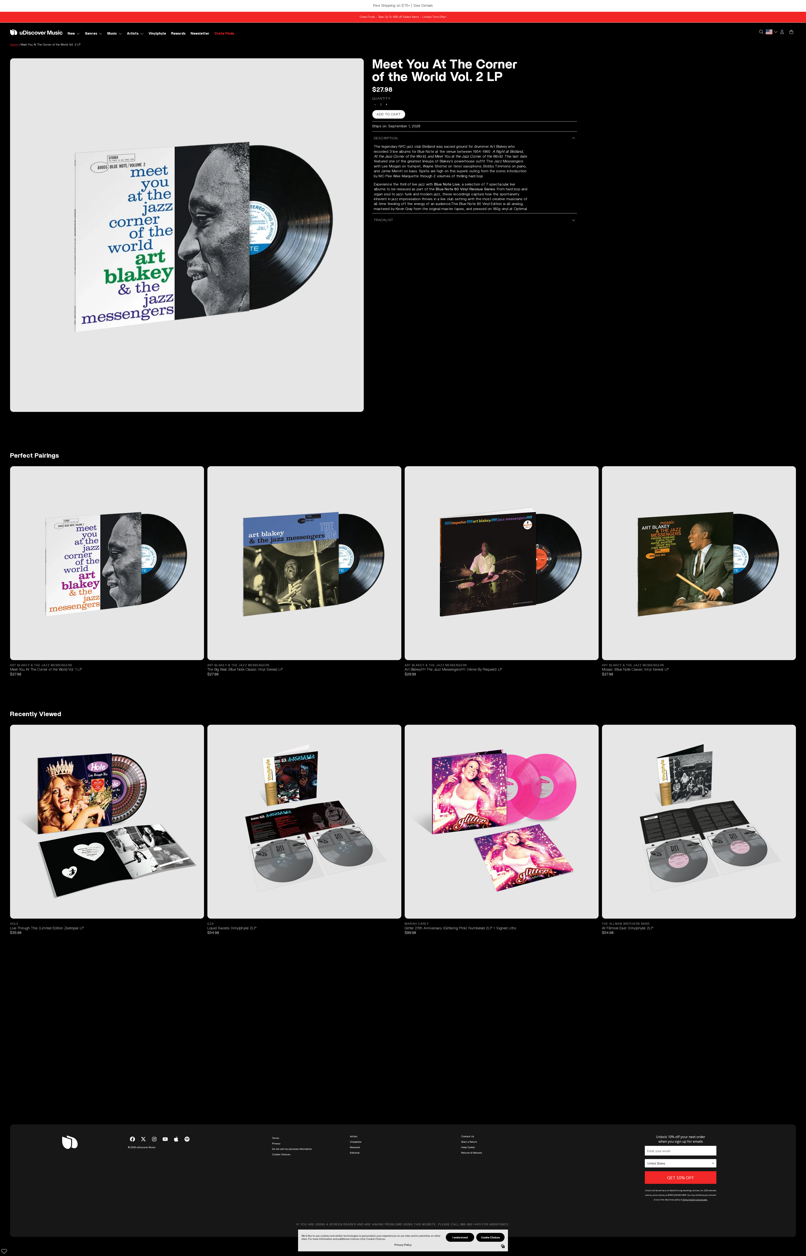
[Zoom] (187, 235)
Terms (275, 1138)
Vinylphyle (355, 1142)
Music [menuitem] (112, 33)
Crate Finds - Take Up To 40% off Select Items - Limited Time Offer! (403, 17)
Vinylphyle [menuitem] (157, 33)
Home (14, 44)
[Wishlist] (4, 1251)
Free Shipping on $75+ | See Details (403, 6)
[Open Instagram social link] (154, 1139)
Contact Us (467, 1136)
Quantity (381, 98)
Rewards (355, 1147)
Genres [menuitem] (91, 33)
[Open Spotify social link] (187, 1139)
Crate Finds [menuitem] (224, 33)
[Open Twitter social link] (143, 1139)
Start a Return (469, 1142)
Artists (353, 1136)
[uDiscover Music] (36, 32)
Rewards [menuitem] (178, 33)
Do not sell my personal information (292, 1149)
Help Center (468, 1147)
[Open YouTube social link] (165, 1139)
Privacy (276, 1143)
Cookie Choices (281, 1154)
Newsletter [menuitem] (200, 33)
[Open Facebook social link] (132, 1139)
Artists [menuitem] (133, 33)
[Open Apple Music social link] (176, 1139)
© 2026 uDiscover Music (142, 1147)
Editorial (355, 1153)
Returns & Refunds (471, 1153)
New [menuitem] (71, 33)
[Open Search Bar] (761, 32)
